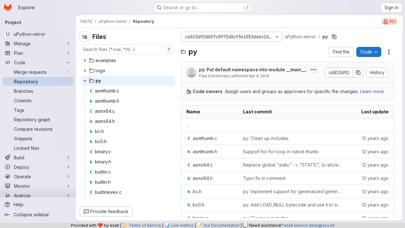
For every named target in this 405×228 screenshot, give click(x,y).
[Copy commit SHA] (358, 72)
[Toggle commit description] (313, 70)
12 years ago (375, 138)
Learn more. (372, 91)
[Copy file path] (334, 37)
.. (187, 125)
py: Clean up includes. (266, 138)
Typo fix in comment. (264, 178)
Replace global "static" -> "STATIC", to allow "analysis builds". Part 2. (292, 165)
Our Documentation (221, 225)
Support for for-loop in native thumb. (281, 151)
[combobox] (127, 49)
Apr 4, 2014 (259, 75)
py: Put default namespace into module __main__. (253, 69)
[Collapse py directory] (85, 81)
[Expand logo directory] (85, 70)
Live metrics (182, 225)
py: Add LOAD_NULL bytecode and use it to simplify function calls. (292, 204)
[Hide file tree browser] (85, 37)
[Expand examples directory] (85, 60)
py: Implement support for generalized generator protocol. (292, 191)
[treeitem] (128, 60)
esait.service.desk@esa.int (309, 225)
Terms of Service (145, 225)
